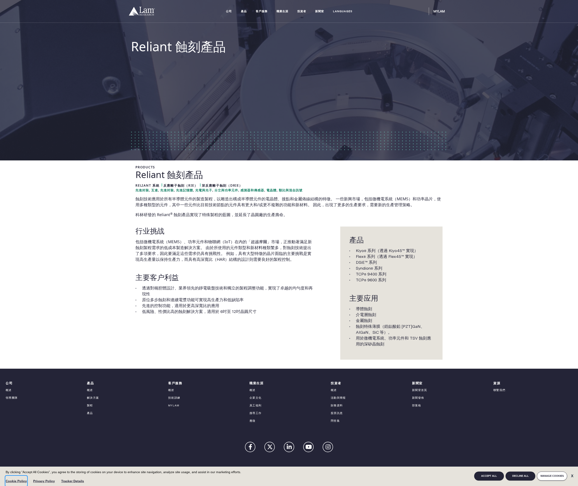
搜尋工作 (255, 413)
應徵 (252, 420)
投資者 (301, 11)
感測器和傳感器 (252, 190)
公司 (229, 11)
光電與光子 (203, 190)
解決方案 (93, 397)
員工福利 (255, 405)
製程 (90, 405)
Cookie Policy (16, 481)
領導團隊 (12, 397)
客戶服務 (262, 11)
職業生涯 (282, 11)
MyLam (439, 11)
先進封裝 (142, 190)
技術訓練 (174, 397)
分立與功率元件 (226, 190)
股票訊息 (337, 413)
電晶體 (271, 190)
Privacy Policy (44, 481)
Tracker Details (72, 481)
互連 (154, 190)
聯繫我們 (499, 390)
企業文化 (255, 397)
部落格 (416, 405)
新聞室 (319, 11)
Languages (342, 11)
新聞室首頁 (419, 390)
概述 (9, 390)
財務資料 (337, 405)
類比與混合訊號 (291, 190)
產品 (244, 11)
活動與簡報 (338, 397)
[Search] (423, 11)
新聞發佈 (418, 397)
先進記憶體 (184, 190)
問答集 (335, 420)
